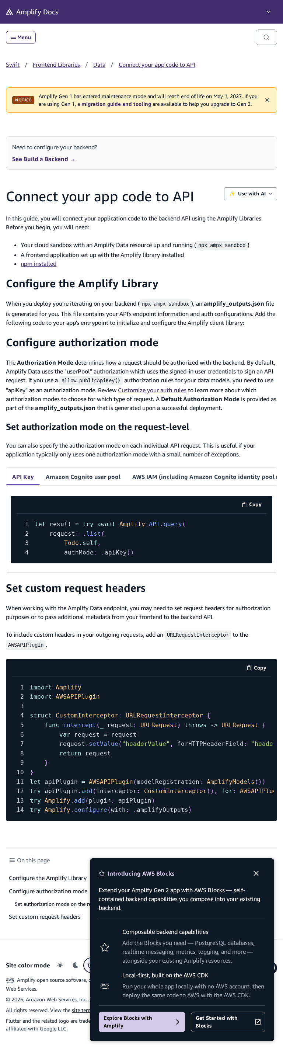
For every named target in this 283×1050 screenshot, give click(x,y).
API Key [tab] (23, 476)
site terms (83, 1010)
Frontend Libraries (56, 64)
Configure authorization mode (82, 342)
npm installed (38, 263)
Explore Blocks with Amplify (128, 1022)
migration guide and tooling (116, 104)
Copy (257, 505)
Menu (24, 37)
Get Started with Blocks (217, 1022)
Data (99, 64)
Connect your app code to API (157, 64)
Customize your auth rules (152, 390)
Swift (13, 64)
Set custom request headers (76, 587)
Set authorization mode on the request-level (97, 426)
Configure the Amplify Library (82, 283)
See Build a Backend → (44, 159)
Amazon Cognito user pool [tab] (83, 476)
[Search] (266, 37)
